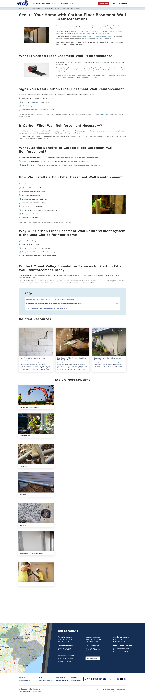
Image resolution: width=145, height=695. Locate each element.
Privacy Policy (96, 691)
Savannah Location (66, 656)
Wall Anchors (24, 584)
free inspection (102, 114)
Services (36, 3)
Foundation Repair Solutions (52, 8)
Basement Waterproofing (45, 680)
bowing (111, 62)
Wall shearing (27, 106)
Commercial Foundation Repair (29, 407)
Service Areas (46, 3)
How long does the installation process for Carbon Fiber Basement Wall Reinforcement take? (54, 303)
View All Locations (92, 658)
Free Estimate (103, 3)
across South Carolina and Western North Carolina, (95, 36)
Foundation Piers (25, 435)
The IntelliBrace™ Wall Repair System (31, 553)
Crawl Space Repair (62, 680)
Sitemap (124, 691)
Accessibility (117, 691)
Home (20, 8)
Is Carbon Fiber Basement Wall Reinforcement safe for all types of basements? (50, 299)
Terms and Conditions (107, 691)
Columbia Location (65, 646)
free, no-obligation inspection (45, 283)
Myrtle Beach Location (122, 646)
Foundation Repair (37, 8)
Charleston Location (121, 637)
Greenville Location (94, 646)
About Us (57, 3)
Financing (74, 677)
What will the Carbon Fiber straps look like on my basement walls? (46, 308)
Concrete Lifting (76, 680)
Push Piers (23, 494)
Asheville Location (65, 637)
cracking (103, 62)
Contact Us (67, 3)
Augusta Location (93, 637)
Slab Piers (23, 525)
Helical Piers (23, 466)
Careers (40, 677)
